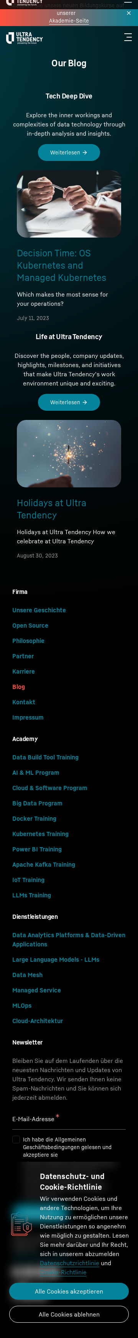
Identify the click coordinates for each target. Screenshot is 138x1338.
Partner (23, 656)
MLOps (21, 1005)
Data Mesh (27, 975)
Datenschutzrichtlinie (69, 1263)
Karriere (23, 671)
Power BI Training (37, 849)
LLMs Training (31, 895)
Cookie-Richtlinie (63, 1272)
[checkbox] (16, 1139)
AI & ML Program (35, 772)
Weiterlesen (65, 152)
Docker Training (34, 818)
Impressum (28, 717)
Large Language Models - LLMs (55, 959)
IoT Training (28, 880)
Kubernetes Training (40, 834)
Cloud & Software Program (49, 788)
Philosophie (28, 640)
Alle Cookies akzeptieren (69, 1291)
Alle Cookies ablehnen (69, 1314)
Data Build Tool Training (45, 757)
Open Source (30, 625)
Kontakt (23, 702)
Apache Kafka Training (43, 864)
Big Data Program (37, 803)
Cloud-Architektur (37, 1021)
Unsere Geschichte (39, 610)
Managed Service (36, 990)
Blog (18, 686)
